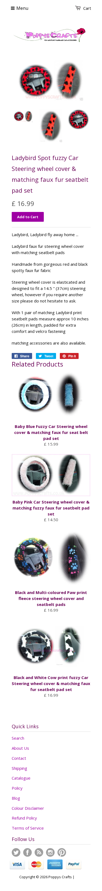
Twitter (16, 852)
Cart (87, 8)
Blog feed (39, 852)
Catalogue (21, 778)
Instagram (50, 852)
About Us (20, 748)
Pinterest (61, 852)
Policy (17, 788)
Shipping (19, 768)
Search (18, 738)
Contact (19, 758)
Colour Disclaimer (28, 808)
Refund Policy (24, 818)
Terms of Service (28, 828)
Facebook (27, 852)
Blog (16, 798)
